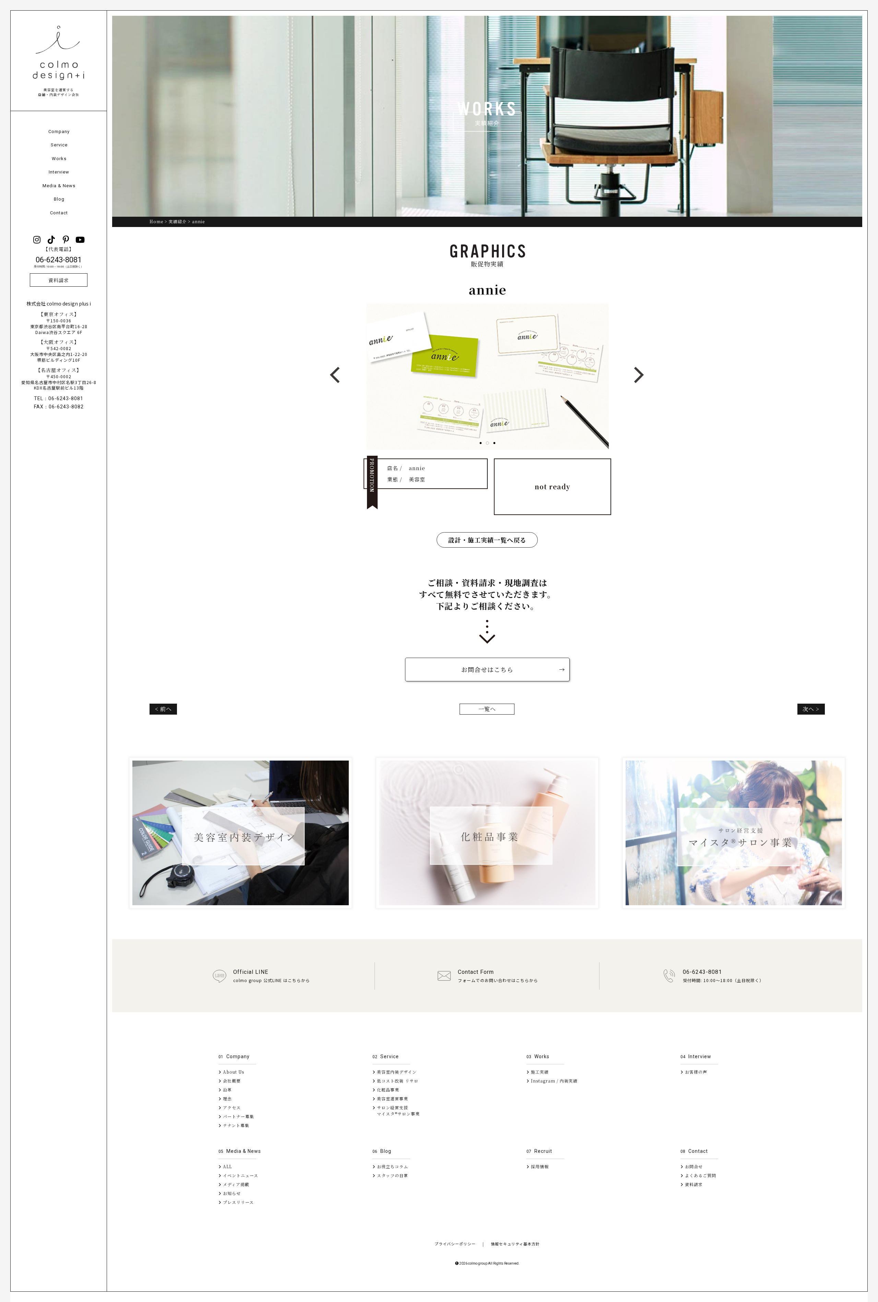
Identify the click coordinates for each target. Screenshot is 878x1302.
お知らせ (231, 1193)
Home (156, 221)
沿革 (227, 1089)
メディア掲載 (235, 1184)
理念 (227, 1098)
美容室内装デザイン (396, 1072)
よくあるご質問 (700, 1175)
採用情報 (539, 1166)
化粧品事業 (387, 1089)
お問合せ (693, 1166)
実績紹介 (178, 221)
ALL (227, 1166)
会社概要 (231, 1081)
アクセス (231, 1107)
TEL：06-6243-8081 (58, 398)
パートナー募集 (238, 1116)
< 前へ (163, 709)
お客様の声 (695, 1072)
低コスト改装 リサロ (397, 1081)
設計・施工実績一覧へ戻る (487, 539)
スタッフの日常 (392, 1175)
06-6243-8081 (58, 262)
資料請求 (58, 280)
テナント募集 (235, 1125)
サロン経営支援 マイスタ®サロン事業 (396, 1110)
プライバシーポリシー (455, 1243)
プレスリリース (238, 1202)
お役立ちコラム (392, 1166)
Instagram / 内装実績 (554, 1081)
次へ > (811, 709)
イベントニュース (240, 1175)
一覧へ (487, 709)
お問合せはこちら (487, 669)
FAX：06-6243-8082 (59, 406)
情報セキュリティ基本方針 (515, 1243)
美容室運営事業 (392, 1098)
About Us (233, 1072)
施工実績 (539, 1072)
